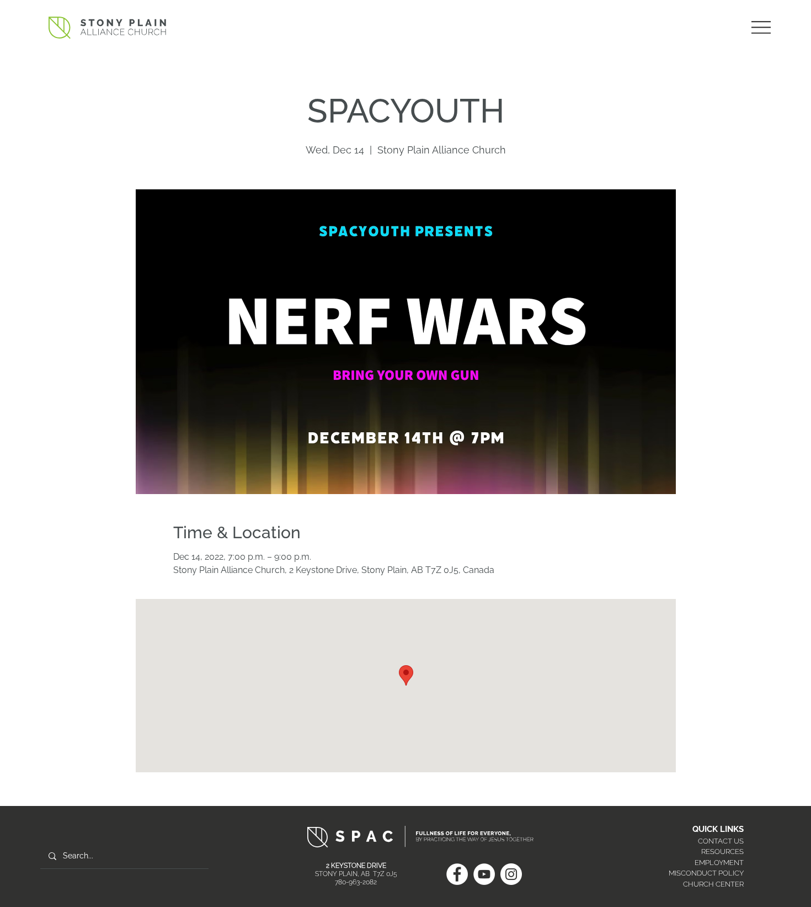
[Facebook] (457, 874)
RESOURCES (722, 851)
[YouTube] (484, 874)
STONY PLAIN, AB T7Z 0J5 (356, 874)
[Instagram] (511, 874)
